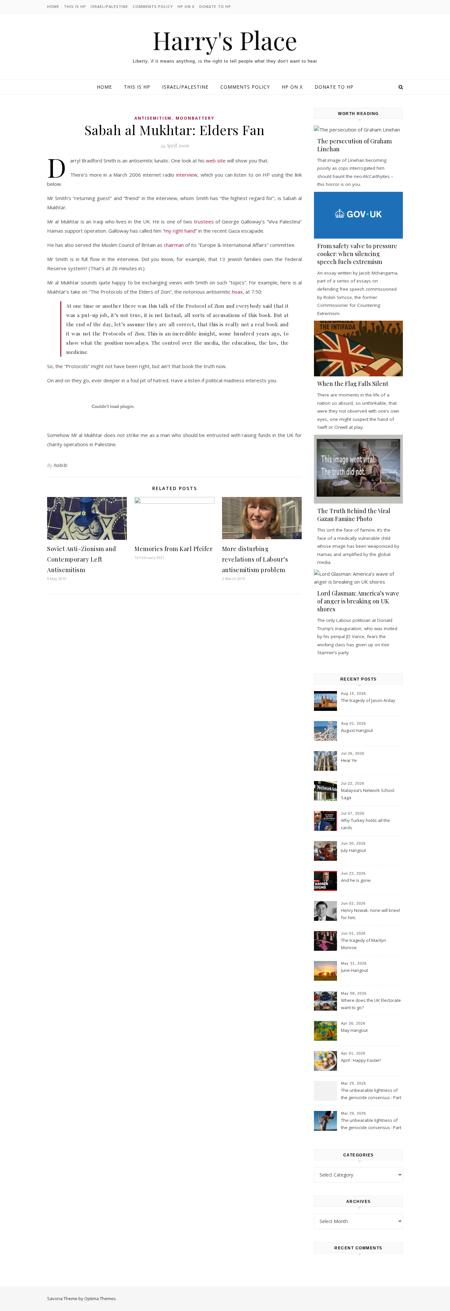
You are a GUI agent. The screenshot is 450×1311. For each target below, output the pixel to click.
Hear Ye (349, 760)
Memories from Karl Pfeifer (173, 549)
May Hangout (354, 1030)
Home (53, 6)
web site (216, 160)
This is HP (75, 6)
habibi (61, 465)
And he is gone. (356, 880)
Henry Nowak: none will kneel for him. (370, 913)
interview (186, 174)
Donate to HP (215, 6)
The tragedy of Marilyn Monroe (363, 943)
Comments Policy (153, 6)
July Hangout (353, 850)
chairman (174, 245)
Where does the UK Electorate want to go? (371, 1003)
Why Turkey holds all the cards (365, 823)
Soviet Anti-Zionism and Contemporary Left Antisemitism (81, 559)
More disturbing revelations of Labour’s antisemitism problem (255, 559)
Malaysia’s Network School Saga (367, 794)
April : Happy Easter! (361, 1060)
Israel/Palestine (109, 6)
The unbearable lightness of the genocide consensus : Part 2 (371, 1094)
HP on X (186, 6)
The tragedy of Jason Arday (368, 700)
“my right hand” (180, 230)
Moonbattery (195, 118)
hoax (237, 291)
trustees (204, 221)
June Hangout (354, 970)
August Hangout (357, 730)
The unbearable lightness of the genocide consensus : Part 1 (371, 1124)
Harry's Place (225, 40)
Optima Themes (100, 1298)
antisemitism (153, 118)
